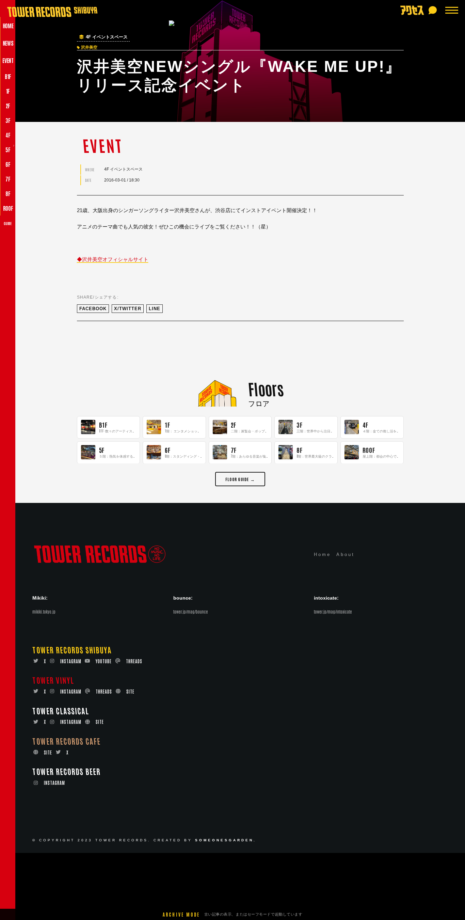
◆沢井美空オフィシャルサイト (112, 259)
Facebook (93, 308)
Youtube (104, 661)
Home (322, 554)
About (345, 554)
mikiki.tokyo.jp (43, 612)
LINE (154, 308)
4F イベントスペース (107, 37)
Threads (134, 661)
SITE (130, 692)
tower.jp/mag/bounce (190, 612)
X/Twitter (127, 308)
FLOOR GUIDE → (240, 478)
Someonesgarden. (225, 840)
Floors (265, 388)
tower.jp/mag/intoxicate (333, 612)
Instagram (70, 661)
